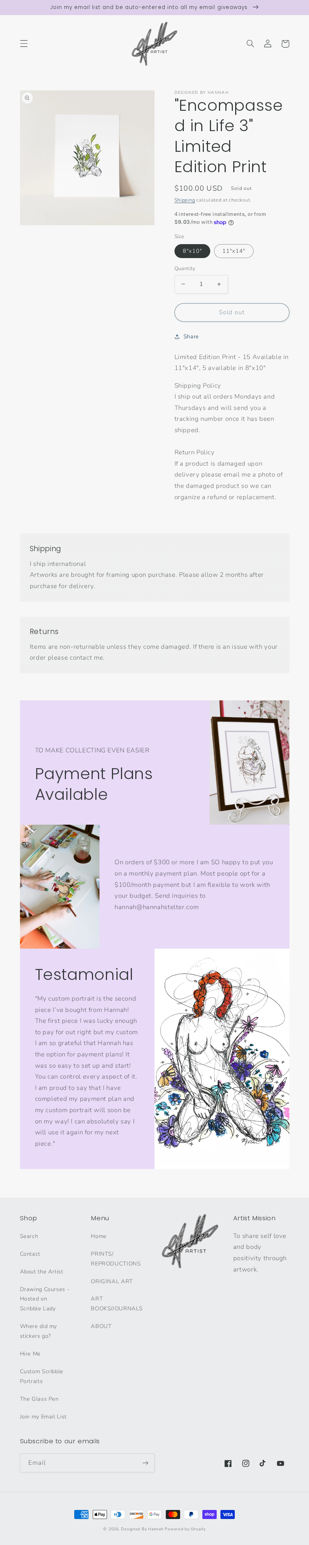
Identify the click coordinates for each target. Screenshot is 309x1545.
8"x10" (192, 251)
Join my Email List (43, 1416)
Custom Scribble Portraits (41, 1376)
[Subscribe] (145, 1462)
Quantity (185, 268)
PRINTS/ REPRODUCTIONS (116, 1258)
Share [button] (191, 336)
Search (29, 1236)
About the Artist (41, 1271)
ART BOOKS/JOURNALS (117, 1303)
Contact (30, 1254)
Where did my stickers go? (38, 1331)
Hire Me (30, 1353)
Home (99, 1236)
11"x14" (233, 251)
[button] (23, 43)
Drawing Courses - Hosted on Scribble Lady (45, 1299)
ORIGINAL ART (112, 1281)
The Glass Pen (39, 1399)
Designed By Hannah (142, 1529)
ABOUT (101, 1326)
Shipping (184, 200)
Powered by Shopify (185, 1529)
